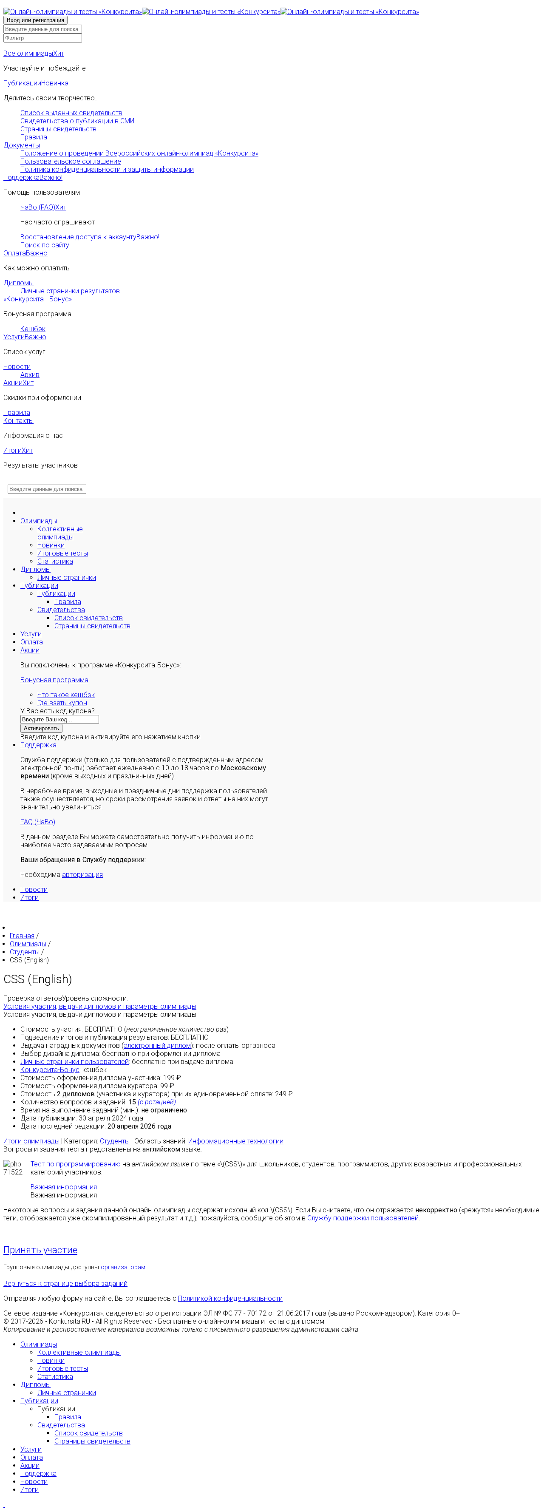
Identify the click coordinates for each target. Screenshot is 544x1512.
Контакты (18, 421)
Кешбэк (32, 329)
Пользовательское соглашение (70, 161)
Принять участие (40, 1250)
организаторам (123, 1267)
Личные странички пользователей (74, 1062)
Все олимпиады (33, 53)
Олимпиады (38, 521)
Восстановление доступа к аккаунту (89, 237)
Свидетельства (61, 610)
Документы (21, 145)
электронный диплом (157, 1045)
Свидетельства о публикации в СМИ (77, 121)
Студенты (115, 1141)
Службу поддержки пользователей (363, 1218)
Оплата (25, 253)
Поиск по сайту (44, 245)
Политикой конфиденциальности (230, 1298)
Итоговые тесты (62, 553)
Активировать (41, 728)
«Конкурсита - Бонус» (37, 299)
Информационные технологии (235, 1141)
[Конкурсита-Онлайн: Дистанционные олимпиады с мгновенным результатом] (211, 12)
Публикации (35, 83)
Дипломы (18, 283)
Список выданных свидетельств (71, 113)
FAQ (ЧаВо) (37, 822)
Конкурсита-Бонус (49, 1070)
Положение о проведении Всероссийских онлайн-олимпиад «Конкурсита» (139, 153)
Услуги (24, 337)
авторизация (82, 875)
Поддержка (32, 177)
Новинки (51, 545)
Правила (33, 137)
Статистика (55, 561)
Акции (18, 383)
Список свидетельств (88, 618)
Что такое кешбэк (66, 695)
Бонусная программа (54, 680)
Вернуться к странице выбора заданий (65, 1283)
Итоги (18, 450)
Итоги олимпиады (32, 1141)
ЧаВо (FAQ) (43, 207)
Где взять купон (62, 703)
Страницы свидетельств (58, 129)
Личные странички (66, 577)
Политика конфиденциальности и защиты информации (107, 169)
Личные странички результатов (70, 291)
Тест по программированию (76, 1164)
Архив (30, 375)
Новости (17, 367)
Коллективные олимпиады (60, 533)
